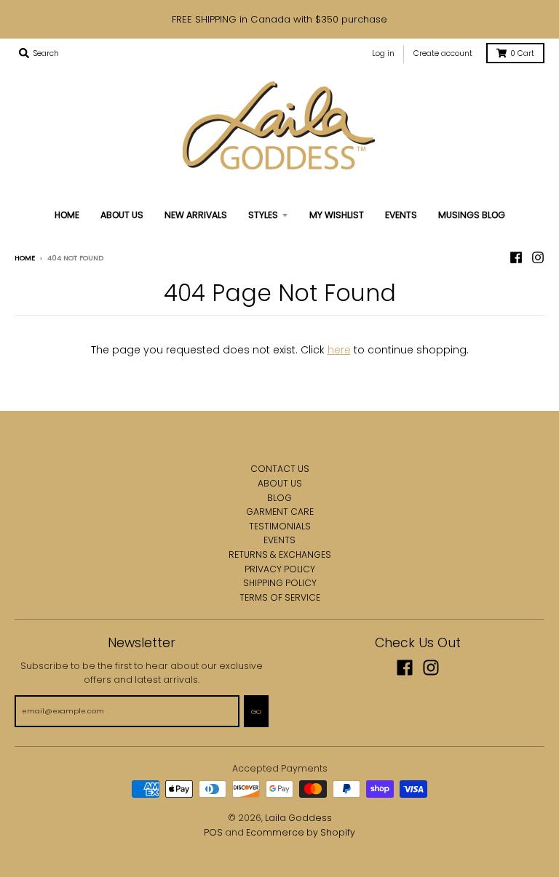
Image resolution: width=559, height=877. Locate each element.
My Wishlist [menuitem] (336, 215)
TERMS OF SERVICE (279, 597)
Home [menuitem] (67, 215)
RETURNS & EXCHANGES (280, 554)
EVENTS (279, 540)
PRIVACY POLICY (280, 569)
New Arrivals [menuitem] (195, 215)
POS (213, 832)
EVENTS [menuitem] (401, 215)
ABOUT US (280, 483)
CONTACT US (279, 468)
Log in (383, 53)
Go (256, 711)
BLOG (279, 498)
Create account (442, 53)
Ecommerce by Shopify (300, 832)
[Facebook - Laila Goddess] (516, 257)
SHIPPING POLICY (280, 583)
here (339, 350)
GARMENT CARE (280, 511)
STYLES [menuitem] (263, 215)
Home (25, 258)
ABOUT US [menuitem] (121, 215)
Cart (522, 53)
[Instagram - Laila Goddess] (537, 257)
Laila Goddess (298, 818)
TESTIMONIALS (280, 526)
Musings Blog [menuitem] (471, 215)
